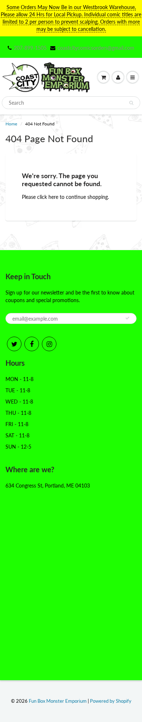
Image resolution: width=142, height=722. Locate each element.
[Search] (131, 103)
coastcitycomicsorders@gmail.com (96, 48)
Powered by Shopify (110, 701)
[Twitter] (14, 344)
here (53, 197)
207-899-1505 (30, 48)
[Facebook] (31, 344)
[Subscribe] (127, 318)
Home (11, 124)
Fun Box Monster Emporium (58, 701)
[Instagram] (49, 344)
